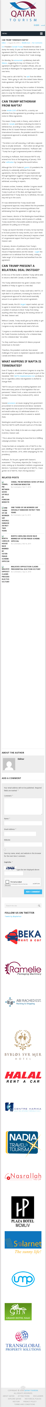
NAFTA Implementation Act (24, 376)
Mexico (4, 63)
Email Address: (10, 829)
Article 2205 (11, 110)
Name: (7, 818)
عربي (43, 25)
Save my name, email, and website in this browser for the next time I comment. (22, 854)
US (3, 47)
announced (18, 60)
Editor (4, 43)
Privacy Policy (29, 1402)
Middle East (26, 43)
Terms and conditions (24, 1404)
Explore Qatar (14, 1399)
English (36, 25)
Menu (4, 33)
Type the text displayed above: (27, 870)
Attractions (24, 1396)
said (27, 77)
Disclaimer (38, 1396)
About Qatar (8, 1396)
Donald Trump (17, 47)
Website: (7, 840)
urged (37, 252)
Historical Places (33, 1399)
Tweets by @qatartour (13, 916)
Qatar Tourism (31, 1390)
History (16, 1402)
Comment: (8, 796)
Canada (12, 124)
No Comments (37, 43)
